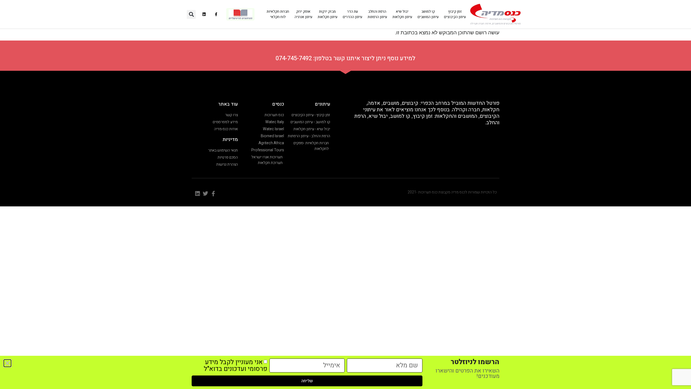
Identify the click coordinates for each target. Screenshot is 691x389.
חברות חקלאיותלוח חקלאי (278, 14)
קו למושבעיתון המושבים (428, 14)
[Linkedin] (204, 14)
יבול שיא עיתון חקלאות (402, 14)
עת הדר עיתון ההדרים (352, 14)
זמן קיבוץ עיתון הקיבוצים (455, 14)
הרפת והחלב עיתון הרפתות (377, 14)
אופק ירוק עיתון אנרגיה (303, 14)
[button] (191, 14)
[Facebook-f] (216, 14)
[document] (345, 194)
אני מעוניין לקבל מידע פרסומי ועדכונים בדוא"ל (235, 365)
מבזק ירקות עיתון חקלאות (327, 14)
